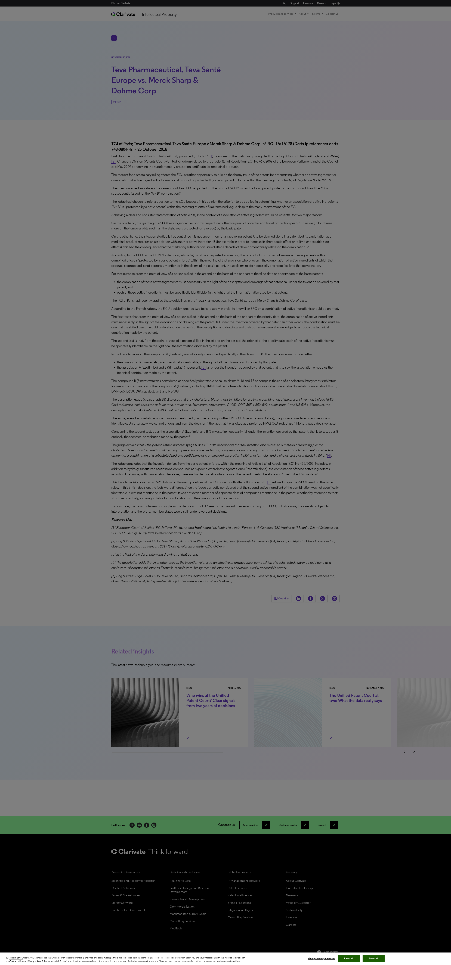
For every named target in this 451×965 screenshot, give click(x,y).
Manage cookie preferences (321, 958)
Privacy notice (34, 961)
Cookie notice (16, 961)
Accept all (373, 958)
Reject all (348, 958)
